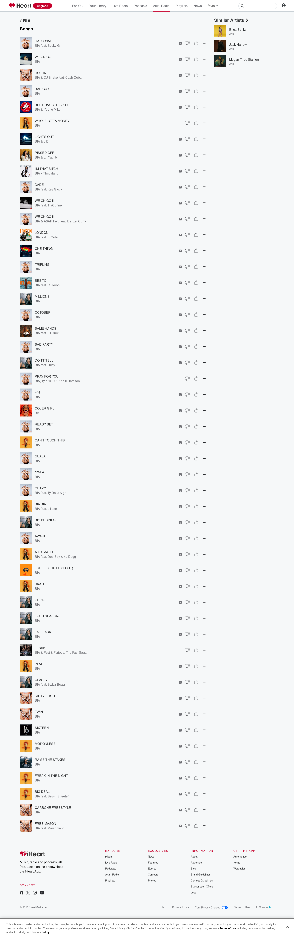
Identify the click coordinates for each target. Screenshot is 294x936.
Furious (40, 647)
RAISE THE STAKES (50, 759)
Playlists (182, 5)
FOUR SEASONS (48, 616)
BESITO (40, 280)
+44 (37, 392)
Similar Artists (229, 20)
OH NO (40, 600)
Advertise (196, 862)
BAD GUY (42, 88)
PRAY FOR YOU (47, 376)
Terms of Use (242, 907)
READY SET (44, 424)
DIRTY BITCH (45, 695)
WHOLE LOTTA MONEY (52, 120)
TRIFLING (42, 264)
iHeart (108, 856)
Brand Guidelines (201, 874)
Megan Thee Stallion (244, 59)
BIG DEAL (42, 791)
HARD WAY (43, 41)
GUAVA (40, 456)
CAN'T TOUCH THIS (50, 440)
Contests (153, 874)
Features (153, 862)
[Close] (287, 926)
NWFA (39, 472)
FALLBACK (43, 632)
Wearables (239, 868)
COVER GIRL (44, 408)
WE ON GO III (44, 200)
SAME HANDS (45, 328)
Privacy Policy (180, 907)
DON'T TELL (44, 360)
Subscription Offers (202, 886)
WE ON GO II (44, 216)
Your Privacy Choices (207, 907)
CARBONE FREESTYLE (53, 807)
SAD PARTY (44, 344)
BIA (27, 20)
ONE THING (44, 248)
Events (152, 868)
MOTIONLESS (45, 743)
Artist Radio (161, 5)
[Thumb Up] (196, 43)
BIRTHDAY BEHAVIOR (51, 104)
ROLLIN (40, 72)
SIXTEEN (42, 727)
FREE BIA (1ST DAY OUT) (54, 568)
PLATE (40, 663)
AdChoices (262, 907)
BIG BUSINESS (46, 520)
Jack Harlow (238, 44)
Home (236, 862)
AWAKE (40, 536)
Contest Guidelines (202, 880)
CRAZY (40, 488)
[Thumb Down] (187, 43)
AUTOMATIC (44, 552)
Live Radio (120, 5)
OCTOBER (43, 312)
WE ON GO (43, 57)
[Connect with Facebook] (21, 893)
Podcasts (140, 5)
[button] (204, 43)
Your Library (97, 5)
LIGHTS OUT (44, 136)
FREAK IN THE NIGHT (51, 775)
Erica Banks (237, 29)
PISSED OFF (44, 152)
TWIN (39, 711)
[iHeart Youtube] (42, 893)
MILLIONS (42, 296)
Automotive (240, 856)
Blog (193, 868)
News (198, 5)
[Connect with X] (28, 893)
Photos (152, 880)
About (194, 856)
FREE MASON (45, 823)
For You (77, 5)
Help (163, 907)
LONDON (41, 232)
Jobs (193, 892)
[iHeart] (20, 6)
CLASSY (41, 679)
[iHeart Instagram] (35, 893)
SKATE (40, 584)
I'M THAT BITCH (46, 168)
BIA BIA (40, 504)
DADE (39, 184)
